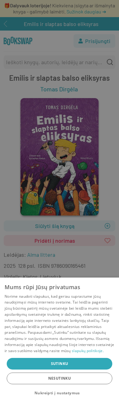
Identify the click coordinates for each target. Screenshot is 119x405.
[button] (59, 393)
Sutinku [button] (59, 363)
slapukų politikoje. (88, 350)
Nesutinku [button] (59, 378)
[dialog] (59, 341)
